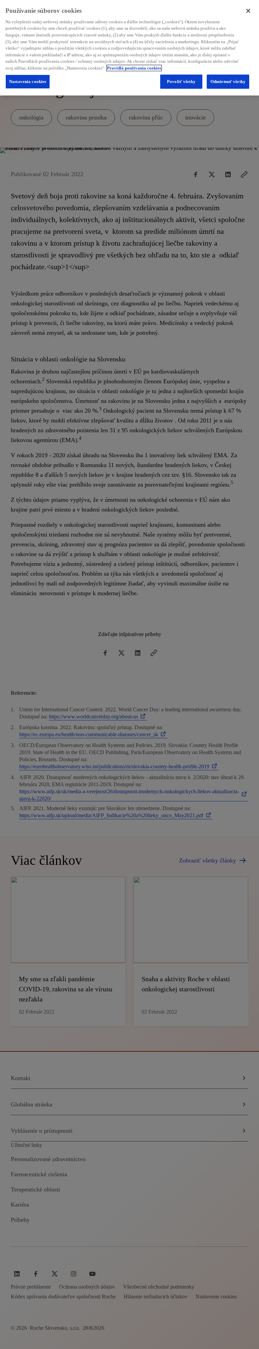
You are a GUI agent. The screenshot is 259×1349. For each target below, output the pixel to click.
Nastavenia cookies (27, 81)
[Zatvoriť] (248, 10)
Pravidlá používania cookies (134, 68)
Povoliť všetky (181, 81)
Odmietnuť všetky (228, 81)
